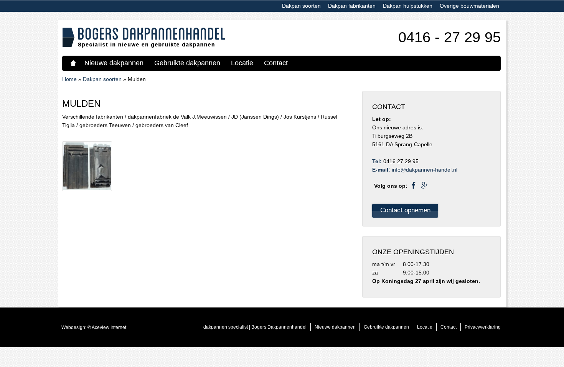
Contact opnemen (405, 210)
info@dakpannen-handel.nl (424, 170)
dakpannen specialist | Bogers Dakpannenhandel (74, 63)
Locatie (242, 63)
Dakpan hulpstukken (407, 6)
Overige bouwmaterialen (469, 6)
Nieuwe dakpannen (113, 63)
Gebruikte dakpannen (187, 63)
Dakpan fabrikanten (352, 6)
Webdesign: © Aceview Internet (93, 327)
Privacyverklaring (483, 327)
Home (69, 79)
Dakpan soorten (301, 6)
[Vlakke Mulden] (87, 166)
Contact (276, 63)
